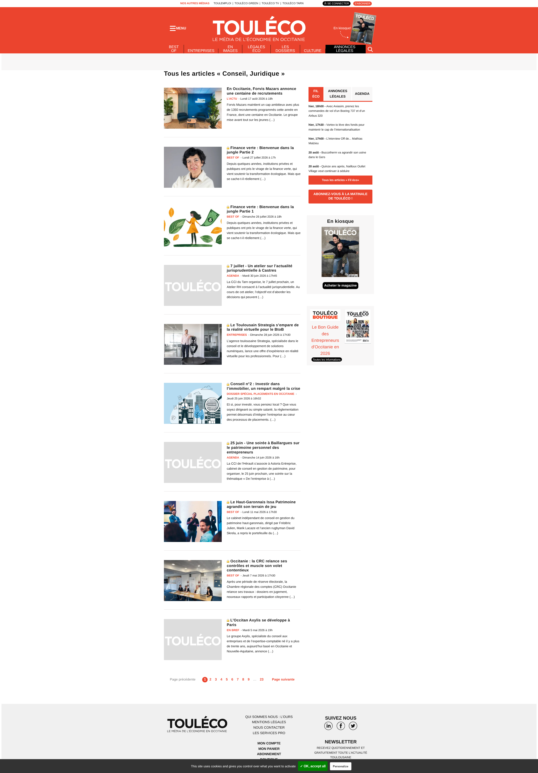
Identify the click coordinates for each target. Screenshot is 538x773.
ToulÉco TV (270, 3)
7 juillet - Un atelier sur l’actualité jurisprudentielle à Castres (259, 268)
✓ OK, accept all (313, 766)
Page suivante (283, 679)
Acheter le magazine (340, 285)
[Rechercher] (370, 49)
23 (262, 679)
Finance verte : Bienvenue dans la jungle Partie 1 (260, 209)
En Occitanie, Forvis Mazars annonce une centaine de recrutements (261, 91)
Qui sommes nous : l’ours (269, 717)
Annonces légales (344, 49)
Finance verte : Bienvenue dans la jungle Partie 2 (260, 150)
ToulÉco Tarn (292, 3)
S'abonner (362, 3)
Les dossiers (285, 49)
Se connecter (338, 3)
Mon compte (269, 743)
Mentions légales (269, 722)
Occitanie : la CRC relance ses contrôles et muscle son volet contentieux (257, 565)
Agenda (362, 94)
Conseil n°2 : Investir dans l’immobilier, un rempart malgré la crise (263, 386)
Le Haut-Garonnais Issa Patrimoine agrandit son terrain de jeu (261, 504)
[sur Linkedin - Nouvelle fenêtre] (328, 727)
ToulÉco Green (246, 3)
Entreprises (201, 51)
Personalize (340, 766)
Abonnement (269, 754)
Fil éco (316, 93)
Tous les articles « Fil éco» (340, 180)
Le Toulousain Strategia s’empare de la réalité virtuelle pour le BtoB (263, 327)
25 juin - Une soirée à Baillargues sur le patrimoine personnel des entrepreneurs (263, 447)
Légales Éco (256, 49)
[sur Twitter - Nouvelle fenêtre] (353, 727)
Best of (174, 49)
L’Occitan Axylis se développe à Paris (258, 622)
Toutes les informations (327, 359)
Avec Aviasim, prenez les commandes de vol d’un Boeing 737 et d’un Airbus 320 (337, 110)
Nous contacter (269, 727)
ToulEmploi (222, 3)
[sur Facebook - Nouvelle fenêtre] (340, 727)
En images (230, 49)
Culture (313, 51)
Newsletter (341, 741)
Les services (269, 733)
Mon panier (269, 749)
